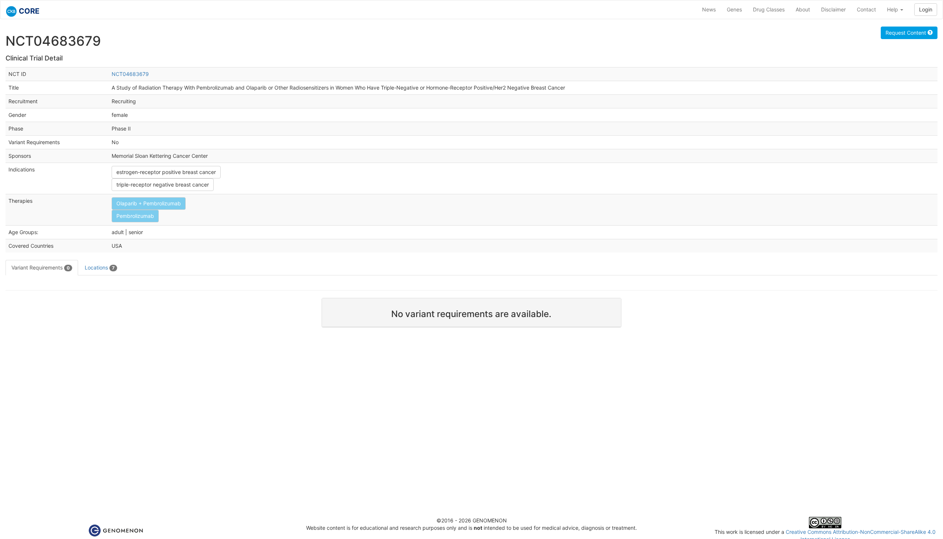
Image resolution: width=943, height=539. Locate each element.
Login (925, 9)
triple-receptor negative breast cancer (162, 184)
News (709, 9)
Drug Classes (769, 9)
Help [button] (893, 9)
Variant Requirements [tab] (40, 267)
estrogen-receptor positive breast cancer (166, 172)
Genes (734, 9)
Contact (866, 9)
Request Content (907, 32)
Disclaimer (833, 9)
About (803, 9)
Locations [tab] (100, 267)
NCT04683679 (130, 74)
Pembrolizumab (135, 216)
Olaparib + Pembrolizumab (148, 203)
